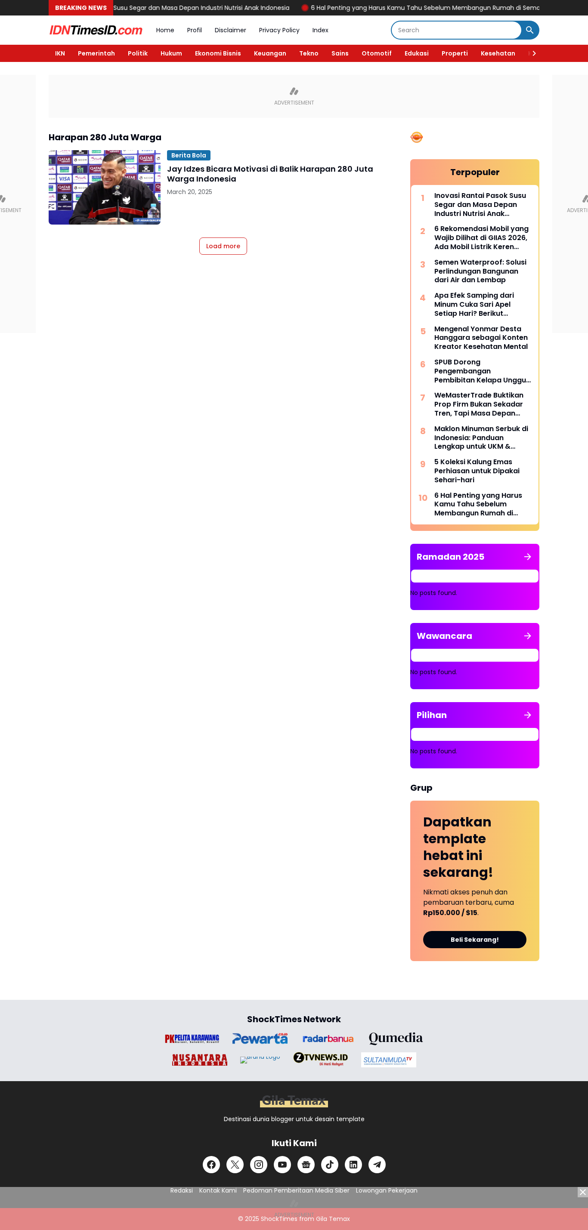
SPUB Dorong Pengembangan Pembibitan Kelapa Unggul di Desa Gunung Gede (481, 371)
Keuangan (270, 53)
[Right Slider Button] (530, 53)
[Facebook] (211, 1164)
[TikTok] (329, 1164)
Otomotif (377, 53)
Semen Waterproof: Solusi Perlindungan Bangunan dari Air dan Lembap (480, 271)
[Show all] (528, 557)
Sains (340, 53)
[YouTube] (282, 1164)
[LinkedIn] (353, 1164)
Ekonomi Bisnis (218, 53)
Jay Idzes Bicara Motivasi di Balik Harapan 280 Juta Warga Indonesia (270, 174)
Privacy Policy (279, 30)
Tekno (309, 53)
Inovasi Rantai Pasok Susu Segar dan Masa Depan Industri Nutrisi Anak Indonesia (149, 7)
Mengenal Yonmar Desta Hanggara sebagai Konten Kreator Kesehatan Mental (481, 338)
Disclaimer (230, 30)
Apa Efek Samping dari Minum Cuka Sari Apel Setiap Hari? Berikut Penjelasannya (474, 304)
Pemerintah (96, 53)
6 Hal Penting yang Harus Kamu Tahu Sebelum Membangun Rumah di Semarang (410, 7)
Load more (223, 246)
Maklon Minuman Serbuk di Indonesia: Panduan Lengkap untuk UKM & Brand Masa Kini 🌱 (481, 438)
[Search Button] (529, 30)
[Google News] (306, 1164)
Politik (138, 53)
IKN (60, 53)
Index (320, 30)
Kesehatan (498, 53)
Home (165, 30)
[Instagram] (258, 1164)
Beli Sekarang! (475, 939)
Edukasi (417, 53)
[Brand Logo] (192, 1038)
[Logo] (294, 1101)
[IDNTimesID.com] (96, 30)
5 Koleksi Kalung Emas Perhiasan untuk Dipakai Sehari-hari (477, 471)
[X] (235, 1164)
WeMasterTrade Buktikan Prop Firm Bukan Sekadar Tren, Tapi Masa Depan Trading (478, 404)
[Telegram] (377, 1164)
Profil (194, 30)
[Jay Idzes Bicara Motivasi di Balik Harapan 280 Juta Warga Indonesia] (105, 187)
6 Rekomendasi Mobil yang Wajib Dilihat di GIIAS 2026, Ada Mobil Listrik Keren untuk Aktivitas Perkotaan (481, 238)
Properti (455, 53)
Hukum (171, 53)
